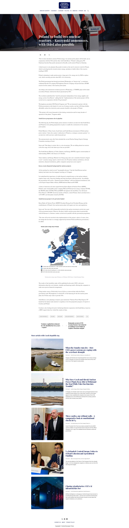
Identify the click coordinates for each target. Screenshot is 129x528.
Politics (66, 10)
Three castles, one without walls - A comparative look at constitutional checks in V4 (80, 418)
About (63, 522)
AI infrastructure (75, 491)
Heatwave (82, 355)
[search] (88, 11)
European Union (77, 458)
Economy (60, 10)
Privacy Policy (70, 522)
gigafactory (80, 491)
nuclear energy (69, 316)
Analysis (75, 10)
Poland (52, 316)
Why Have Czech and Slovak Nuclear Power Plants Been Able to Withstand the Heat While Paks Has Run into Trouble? (81, 382)
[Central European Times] (64, 5)
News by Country (44, 10)
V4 (71, 423)
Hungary (84, 389)
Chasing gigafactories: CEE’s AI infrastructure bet (79, 487)
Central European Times (43, 49)
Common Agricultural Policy (86, 458)
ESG (85, 10)
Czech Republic (43, 316)
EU (71, 10)
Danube (78, 355)
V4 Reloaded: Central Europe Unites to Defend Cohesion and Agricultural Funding (82, 453)
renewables (86, 355)
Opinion (81, 10)
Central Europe (73, 355)
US (87, 316)
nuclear (60, 316)
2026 (72, 458)
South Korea (80, 316)
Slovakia (88, 389)
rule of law (80, 423)
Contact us (57, 522)
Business (53, 10)
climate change (80, 389)
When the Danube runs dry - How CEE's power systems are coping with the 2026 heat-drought (81, 350)
